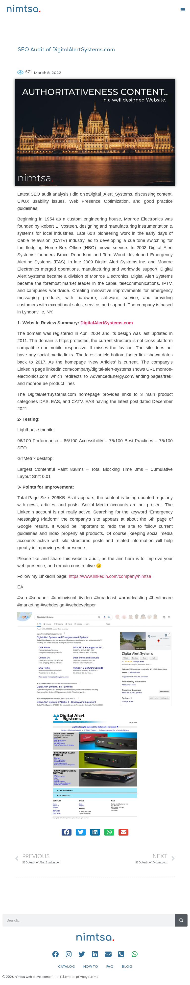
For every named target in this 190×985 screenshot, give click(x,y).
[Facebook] (55, 954)
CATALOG (66, 966)
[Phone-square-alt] (121, 954)
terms (94, 977)
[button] (183, 9)
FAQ (109, 966)
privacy (82, 977)
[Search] (181, 920)
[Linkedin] (95, 954)
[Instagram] (68, 954)
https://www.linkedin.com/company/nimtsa (110, 576)
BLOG (127, 966)
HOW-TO (90, 966)
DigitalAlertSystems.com (106, 322)
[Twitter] (81, 954)
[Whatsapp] (134, 954)
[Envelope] (108, 954)
